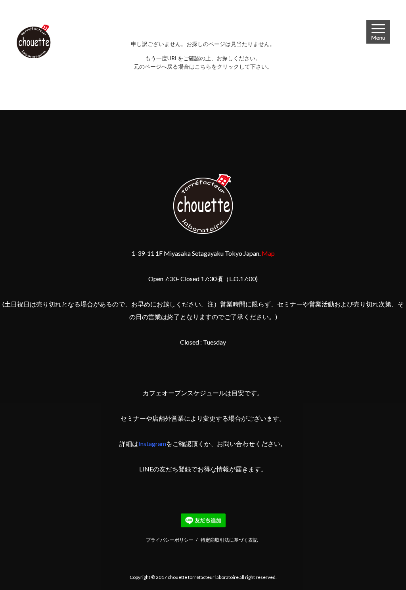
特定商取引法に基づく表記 (229, 540)
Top (381, 564)
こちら (203, 66)
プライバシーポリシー (169, 540)
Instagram (152, 443)
